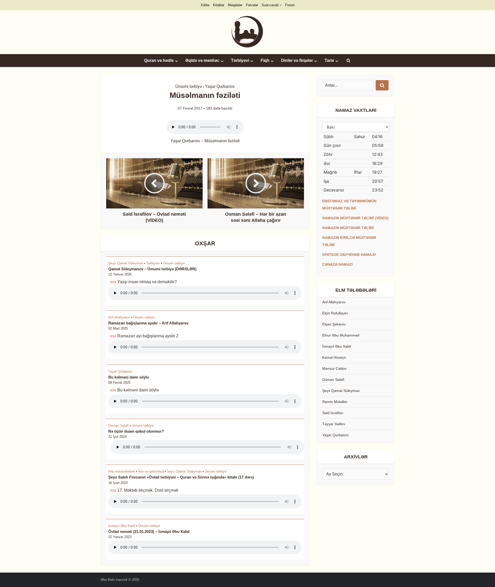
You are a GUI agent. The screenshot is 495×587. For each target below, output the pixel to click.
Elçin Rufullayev (335, 313)
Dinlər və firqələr (297, 60)
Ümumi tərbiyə (188, 86)
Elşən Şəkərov (334, 324)
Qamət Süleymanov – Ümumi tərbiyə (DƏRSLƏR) (152, 269)
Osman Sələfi (118, 425)
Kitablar (218, 5)
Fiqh (265, 60)
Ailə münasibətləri (121, 471)
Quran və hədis (159, 60)
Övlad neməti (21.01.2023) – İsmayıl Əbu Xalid (148, 531)
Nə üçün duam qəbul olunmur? (136, 431)
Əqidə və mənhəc (202, 60)
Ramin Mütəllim (335, 402)
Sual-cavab (270, 5)
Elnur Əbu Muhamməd (340, 335)
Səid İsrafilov (332, 413)
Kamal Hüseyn (334, 357)
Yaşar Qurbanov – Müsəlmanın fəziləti (205, 141)
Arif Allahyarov (119, 317)
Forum (290, 5)
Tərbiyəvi (240, 60)
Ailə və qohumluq (151, 471)
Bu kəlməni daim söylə (128, 377)
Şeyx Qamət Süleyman (125, 263)
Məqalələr (235, 5)
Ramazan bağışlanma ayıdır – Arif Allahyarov (148, 323)
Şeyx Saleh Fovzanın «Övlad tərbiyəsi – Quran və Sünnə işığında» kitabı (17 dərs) (181, 477)
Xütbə (205, 5)
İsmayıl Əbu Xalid (121, 526)
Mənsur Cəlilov (334, 368)
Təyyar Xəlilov (333, 424)
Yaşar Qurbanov (220, 86)
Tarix (329, 60)
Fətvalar (252, 5)
